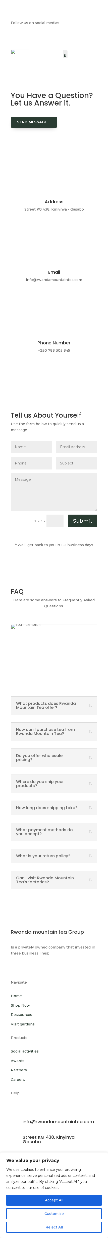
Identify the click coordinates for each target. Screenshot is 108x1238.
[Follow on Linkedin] (31, 38)
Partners (19, 1070)
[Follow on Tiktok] (77, 38)
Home (16, 996)
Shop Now (20, 1005)
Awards (17, 1061)
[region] (54, 1195)
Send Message (32, 122)
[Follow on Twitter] (42, 38)
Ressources (21, 1014)
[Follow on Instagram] (54, 38)
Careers (18, 1079)
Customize (54, 1213)
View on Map (30, 230)
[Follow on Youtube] (66, 38)
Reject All (54, 1227)
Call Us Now (30, 371)
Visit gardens (23, 1024)
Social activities (25, 1051)
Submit (82, 521)
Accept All (54, 1200)
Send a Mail (29, 301)
